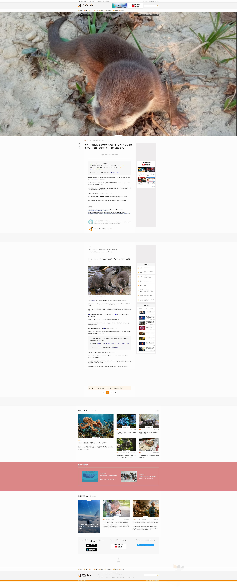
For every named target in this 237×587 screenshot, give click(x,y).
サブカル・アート (147, 299)
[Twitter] (79, 143)
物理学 (145, 295)
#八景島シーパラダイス (102, 343)
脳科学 (151, 271)
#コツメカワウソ (111, 343)
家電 (152, 291)
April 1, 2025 (115, 347)
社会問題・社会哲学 (147, 277)
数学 (151, 295)
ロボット (150, 289)
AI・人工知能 (146, 289)
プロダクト (146, 300)
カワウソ (93, 300)
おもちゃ (152, 299)
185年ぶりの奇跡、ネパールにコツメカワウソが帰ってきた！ (101, 251)
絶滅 (104, 328)
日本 (89, 314)
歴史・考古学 (146, 281)
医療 (145, 271)
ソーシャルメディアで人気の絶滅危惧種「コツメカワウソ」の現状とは (103, 249)
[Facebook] (79, 146)
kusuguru (98, 576)
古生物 (150, 281)
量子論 (148, 295)
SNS (116, 314)
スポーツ (148, 271)
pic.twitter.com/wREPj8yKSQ (122, 343)
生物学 (145, 267)
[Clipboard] (79, 148)
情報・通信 (148, 291)
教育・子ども (146, 276)
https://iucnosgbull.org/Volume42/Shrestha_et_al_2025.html (98, 210)
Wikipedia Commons (101, 295)
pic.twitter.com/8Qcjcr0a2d (96, 169)
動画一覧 (153, 186)
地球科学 (148, 267)
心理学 (145, 272)
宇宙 (145, 285)
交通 (145, 291)
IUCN (157, 14)
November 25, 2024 (114, 172)
